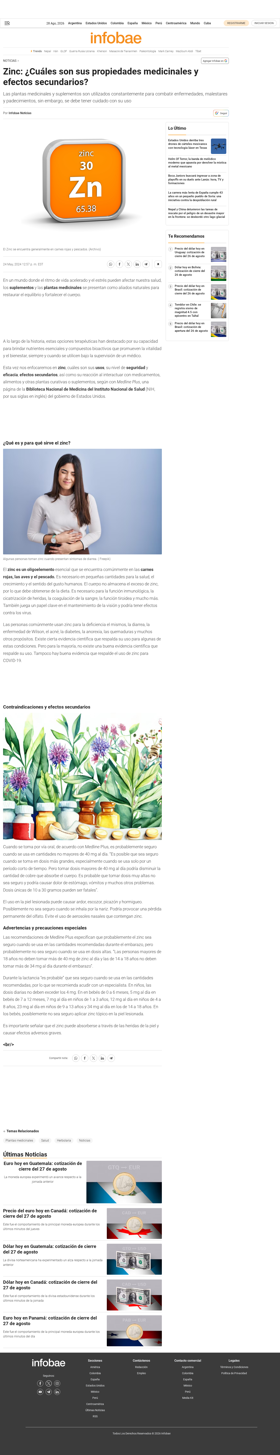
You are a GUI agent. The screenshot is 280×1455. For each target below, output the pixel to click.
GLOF (63, 51)
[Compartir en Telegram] (146, 264)
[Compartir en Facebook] (119, 264)
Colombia (117, 23)
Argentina (75, 23)
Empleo (141, 1373)
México (147, 23)
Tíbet (198, 51)
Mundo (195, 23)
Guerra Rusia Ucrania (82, 51)
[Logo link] (116, 37)
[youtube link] (40, 1392)
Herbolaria (64, 1140)
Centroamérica (176, 23)
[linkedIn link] (57, 1392)
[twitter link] (49, 1383)
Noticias (10, 61)
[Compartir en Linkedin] (137, 264)
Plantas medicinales (19, 1140)
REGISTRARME (236, 23)
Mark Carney (166, 51)
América (95, 1367)
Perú (158, 23)
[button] (7, 23)
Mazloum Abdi (184, 51)
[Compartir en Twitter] (128, 264)
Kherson (102, 51)
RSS (95, 1416)
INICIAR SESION (264, 23)
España (133, 23)
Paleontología (148, 51)
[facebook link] (40, 1383)
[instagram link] (57, 1383)
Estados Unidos (96, 23)
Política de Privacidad (234, 1373)
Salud (45, 1140)
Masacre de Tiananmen (123, 51)
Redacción (141, 1367)
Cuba (207, 23)
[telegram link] (49, 1392)
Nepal (47, 51)
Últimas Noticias (95, 1410)
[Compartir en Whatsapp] (110, 264)
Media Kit (187, 1397)
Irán (55, 51)
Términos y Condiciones (234, 1367)
